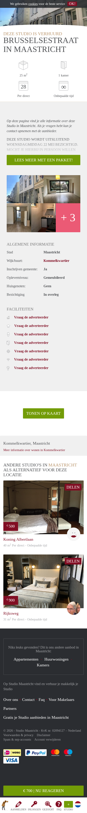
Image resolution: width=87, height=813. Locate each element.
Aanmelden (18, 809)
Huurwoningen (56, 659)
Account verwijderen (47, 739)
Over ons (10, 699)
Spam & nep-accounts (17, 739)
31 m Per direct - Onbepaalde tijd (25, 619)
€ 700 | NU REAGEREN (43, 790)
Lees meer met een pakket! (43, 160)
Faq (42, 699)
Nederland (74, 730)
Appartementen (26, 659)
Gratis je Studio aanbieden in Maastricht (36, 717)
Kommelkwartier (56, 261)
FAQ (59, 809)
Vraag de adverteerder (31, 317)
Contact (28, 699)
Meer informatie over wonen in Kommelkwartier (34, 450)
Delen (73, 487)
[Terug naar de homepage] (5, 806)
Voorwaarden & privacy (18, 735)
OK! (72, 4)
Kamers (43, 665)
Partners (10, 708)
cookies (33, 4)
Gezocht (48, 809)
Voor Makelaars (61, 699)
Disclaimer (43, 735)
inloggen (34, 809)
